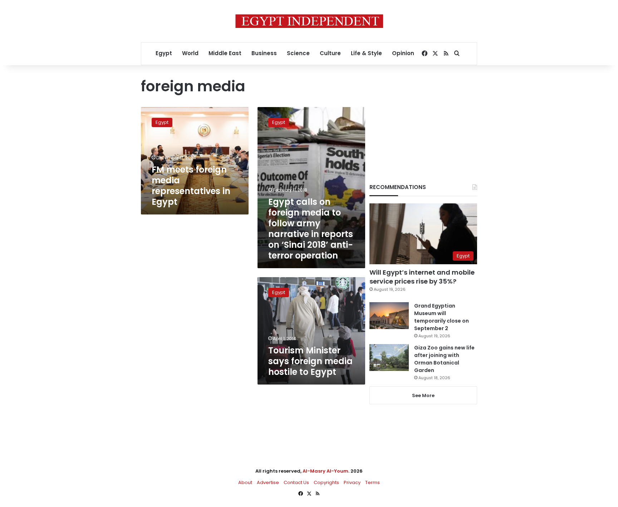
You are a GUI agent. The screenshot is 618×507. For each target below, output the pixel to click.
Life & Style (366, 53)
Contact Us (296, 482)
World (190, 53)
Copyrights (326, 482)
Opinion (403, 53)
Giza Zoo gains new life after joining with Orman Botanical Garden (444, 359)
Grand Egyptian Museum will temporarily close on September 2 (441, 317)
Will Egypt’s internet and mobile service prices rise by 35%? (422, 277)
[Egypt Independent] (309, 21)
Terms (372, 482)
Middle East (225, 53)
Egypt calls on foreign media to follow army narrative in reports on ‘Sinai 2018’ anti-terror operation (310, 228)
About (245, 482)
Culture (330, 53)
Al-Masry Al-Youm (325, 471)
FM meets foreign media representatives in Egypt (191, 186)
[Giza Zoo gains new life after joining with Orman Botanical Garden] (389, 357)
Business (264, 53)
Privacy (352, 482)
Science (298, 53)
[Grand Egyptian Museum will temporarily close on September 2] (389, 315)
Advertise (268, 482)
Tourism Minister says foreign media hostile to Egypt (310, 361)
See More (423, 395)
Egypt (164, 53)
